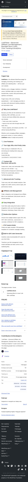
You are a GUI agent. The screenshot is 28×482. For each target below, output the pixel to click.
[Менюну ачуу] (25, 2)
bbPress (4, 453)
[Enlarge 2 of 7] (11, 262)
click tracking (23, 383)
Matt (3, 451)
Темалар (17, 426)
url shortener (23, 389)
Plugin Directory (5, 6)
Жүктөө (4, 54)
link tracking (23, 386)
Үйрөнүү (3, 436)
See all (25, 404)
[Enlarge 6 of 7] (24, 270)
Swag (17, 443)
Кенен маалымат (7, 60)
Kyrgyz (6, 462)
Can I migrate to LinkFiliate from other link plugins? (8, 321)
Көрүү (11, 54)
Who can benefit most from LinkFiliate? (11, 326)
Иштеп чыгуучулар (6, 441)
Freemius (6, 356)
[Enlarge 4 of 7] (24, 255)
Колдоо (5, 71)
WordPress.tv (5, 443)
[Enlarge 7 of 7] (24, 277)
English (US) (24, 380)
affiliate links (16, 383)
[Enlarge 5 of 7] (24, 263)
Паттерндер (18, 431)
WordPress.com (6, 448)
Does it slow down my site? (8, 330)
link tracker (17, 386)
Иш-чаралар (18, 438)
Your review (4, 404)
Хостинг (3, 429)
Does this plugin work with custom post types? (8, 310)
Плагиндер (18, 429)
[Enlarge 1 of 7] (11, 255)
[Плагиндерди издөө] (16, 16)
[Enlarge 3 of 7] (11, 270)
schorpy (8, 50)
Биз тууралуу (5, 424)
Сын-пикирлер (7, 63)
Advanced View (5, 393)
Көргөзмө (17, 424)
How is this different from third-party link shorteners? (8, 315)
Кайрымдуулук (19, 441)
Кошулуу (17, 436)
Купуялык (4, 431)
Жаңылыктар (5, 426)
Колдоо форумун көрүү (8, 415)
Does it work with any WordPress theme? (7, 304)
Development (6, 67)
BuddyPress (5, 456)
